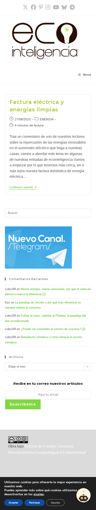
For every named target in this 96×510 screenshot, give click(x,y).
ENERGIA (47, 119)
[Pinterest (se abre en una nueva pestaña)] (41, 7)
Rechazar (34, 502)
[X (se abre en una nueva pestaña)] (25, 7)
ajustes (38, 494)
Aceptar (13, 502)
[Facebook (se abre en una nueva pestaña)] (33, 7)
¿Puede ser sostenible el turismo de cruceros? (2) (53, 329)
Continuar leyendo (23, 188)
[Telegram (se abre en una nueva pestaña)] (71, 7)
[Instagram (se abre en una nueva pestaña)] (48, 7)
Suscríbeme (23, 404)
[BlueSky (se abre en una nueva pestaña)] (64, 7)
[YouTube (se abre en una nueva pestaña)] (56, 7)
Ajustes (55, 502)
